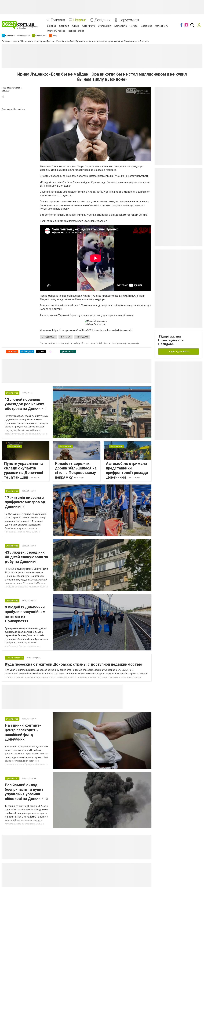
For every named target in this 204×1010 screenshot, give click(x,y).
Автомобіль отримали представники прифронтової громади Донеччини (127, 470)
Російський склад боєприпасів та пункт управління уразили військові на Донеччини (26, 792)
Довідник (102, 20)
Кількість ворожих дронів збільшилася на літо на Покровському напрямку (76, 470)
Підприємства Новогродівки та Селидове (171, 340)
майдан (82, 336)
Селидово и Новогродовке (70, 688)
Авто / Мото (88, 26)
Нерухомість (129, 20)
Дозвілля (64, 26)
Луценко (48, 336)
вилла (65, 336)
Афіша (75, 26)
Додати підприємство (178, 351)
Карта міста (120, 26)
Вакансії (51, 26)
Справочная (99, 688)
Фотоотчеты (161, 26)
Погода (134, 26)
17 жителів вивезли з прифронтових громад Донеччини (25, 502)
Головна (58, 20)
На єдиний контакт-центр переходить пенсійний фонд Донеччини (23, 732)
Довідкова (146, 26)
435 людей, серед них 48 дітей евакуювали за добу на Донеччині (26, 557)
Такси (118, 688)
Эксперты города (56, 31)
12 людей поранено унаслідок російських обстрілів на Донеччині (26, 404)
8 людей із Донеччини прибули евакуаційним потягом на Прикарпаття (25, 614)
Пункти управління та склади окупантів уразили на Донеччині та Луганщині (23, 470)
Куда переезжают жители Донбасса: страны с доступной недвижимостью (73, 664)
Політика (5, 91)
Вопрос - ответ (76, 31)
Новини (79, 20)
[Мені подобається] (3, 96)
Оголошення (104, 26)
